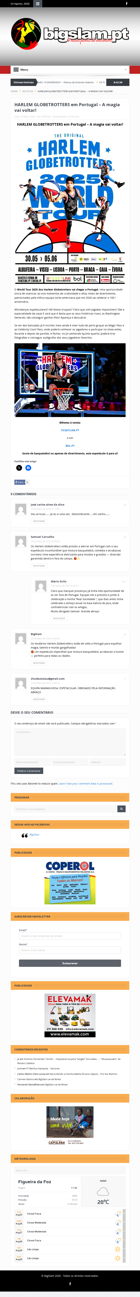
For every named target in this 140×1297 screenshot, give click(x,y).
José (19, 1068)
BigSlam (34, 834)
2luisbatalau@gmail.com (48, 679)
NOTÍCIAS (46, 116)
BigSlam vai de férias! (49, 1079)
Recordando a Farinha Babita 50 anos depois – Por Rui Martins (83, 1074)
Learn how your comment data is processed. (86, 783)
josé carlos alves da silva (47, 504)
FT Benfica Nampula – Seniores (43, 1068)
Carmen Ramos (25, 1079)
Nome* (23, 944)
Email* (23, 930)
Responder (39, 521)
